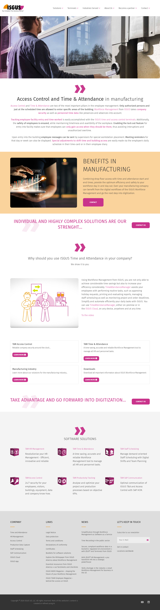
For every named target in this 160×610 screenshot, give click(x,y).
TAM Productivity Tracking (84, 478)
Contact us (141, 225)
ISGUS (127, 109)
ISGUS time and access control (110, 119)
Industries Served (90, 8)
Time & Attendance (40, 105)
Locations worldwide (125, 551)
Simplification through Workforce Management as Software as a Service (97, 533)
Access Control (18, 105)
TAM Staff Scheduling (129, 449)
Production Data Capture (20, 545)
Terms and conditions (54, 541)
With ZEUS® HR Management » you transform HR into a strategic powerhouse (95, 559)
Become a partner (127, 8)
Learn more (19, 355)
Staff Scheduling (16, 549)
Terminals (72, 8)
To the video (88, 315)
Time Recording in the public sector (96, 541)
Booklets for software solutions (58, 553)
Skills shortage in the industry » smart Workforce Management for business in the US (97, 570)
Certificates (50, 549)
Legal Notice (51, 532)
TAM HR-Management (34, 449)
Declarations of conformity (56, 545)
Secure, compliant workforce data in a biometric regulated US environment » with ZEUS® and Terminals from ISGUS (97, 549)
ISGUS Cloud (92, 308)
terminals (131, 119)
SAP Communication (18, 553)
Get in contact (122, 547)
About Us (108, 8)
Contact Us (141, 402)
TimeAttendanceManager (118, 287)
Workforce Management (106, 109)
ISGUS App (14, 561)
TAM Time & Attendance (83, 449)
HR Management (16, 537)
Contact (144, 8)
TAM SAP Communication (131, 478)
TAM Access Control (33, 478)
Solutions (57, 8)
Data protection (52, 537)
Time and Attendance (18, 532)
